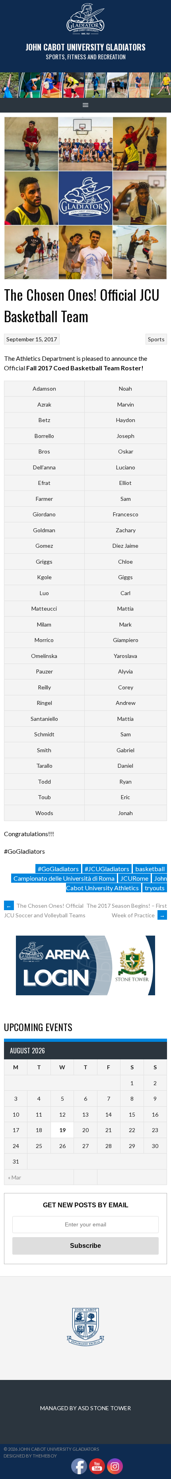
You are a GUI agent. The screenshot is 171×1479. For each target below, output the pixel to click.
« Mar (14, 1177)
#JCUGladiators (107, 868)
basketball (150, 868)
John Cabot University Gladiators (85, 47)
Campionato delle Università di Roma (64, 878)
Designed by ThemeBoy (30, 1455)
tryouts (155, 887)
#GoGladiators (58, 868)
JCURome (134, 878)
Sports (156, 339)
